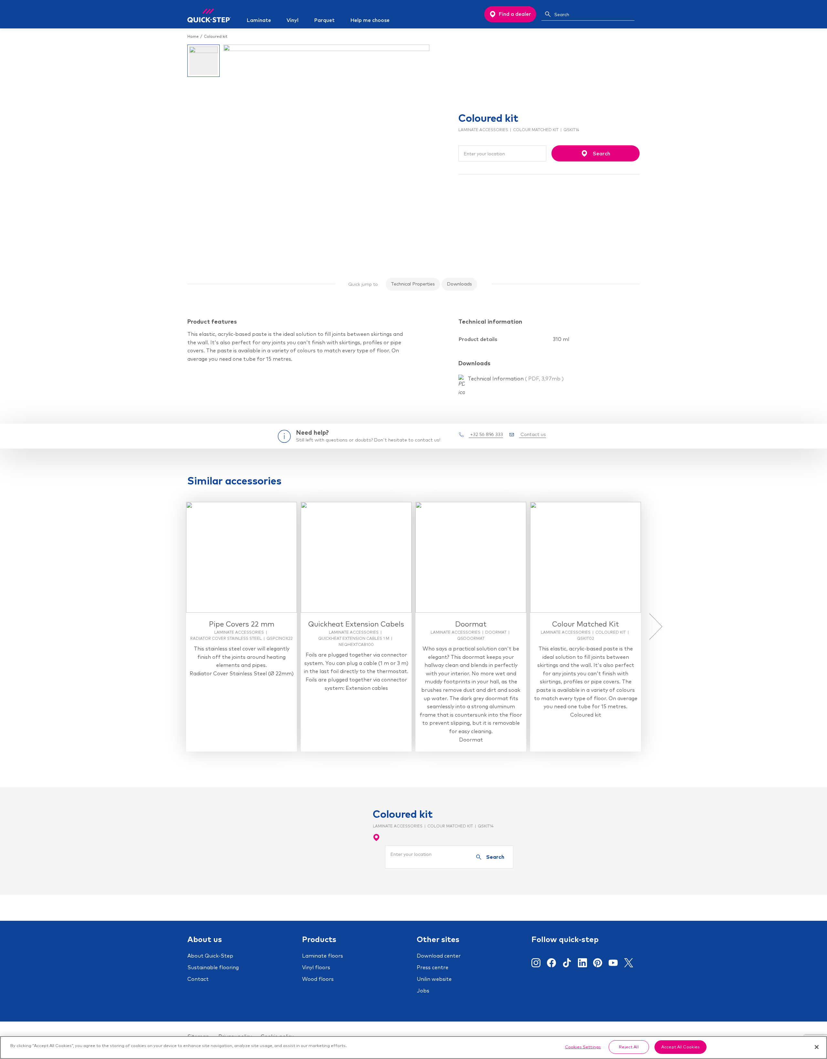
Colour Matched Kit (585, 624)
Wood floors (318, 979)
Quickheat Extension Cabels (356, 624)
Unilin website (434, 979)
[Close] (817, 1047)
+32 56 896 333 (486, 434)
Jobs (423, 990)
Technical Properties (413, 284)
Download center (439, 955)
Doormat (471, 624)
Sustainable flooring (213, 967)
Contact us (532, 434)
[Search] (547, 14)
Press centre (432, 967)
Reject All (628, 1046)
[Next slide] (656, 626)
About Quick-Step (210, 955)
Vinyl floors (316, 967)
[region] (413, 1047)
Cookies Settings (583, 1046)
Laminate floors (322, 955)
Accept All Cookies (680, 1046)
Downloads (459, 284)
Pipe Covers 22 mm (241, 624)
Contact (198, 979)
